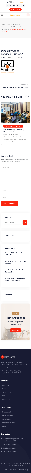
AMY (4, 57)
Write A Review (15, 9)
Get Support (6, 389)
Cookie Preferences (8, 423)
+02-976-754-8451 (9, 444)
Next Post (23, 84)
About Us (5, 385)
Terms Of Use (6, 392)
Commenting (6, 419)
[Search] (28, 14)
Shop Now (15, 330)
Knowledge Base (7, 415)
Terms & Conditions (9, 470)
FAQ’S (4, 396)
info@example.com (9, 448)
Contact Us (6, 399)
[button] (25, 96)
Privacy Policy (7, 426)
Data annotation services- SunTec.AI (15, 87)
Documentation (7, 412)
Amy (6, 134)
